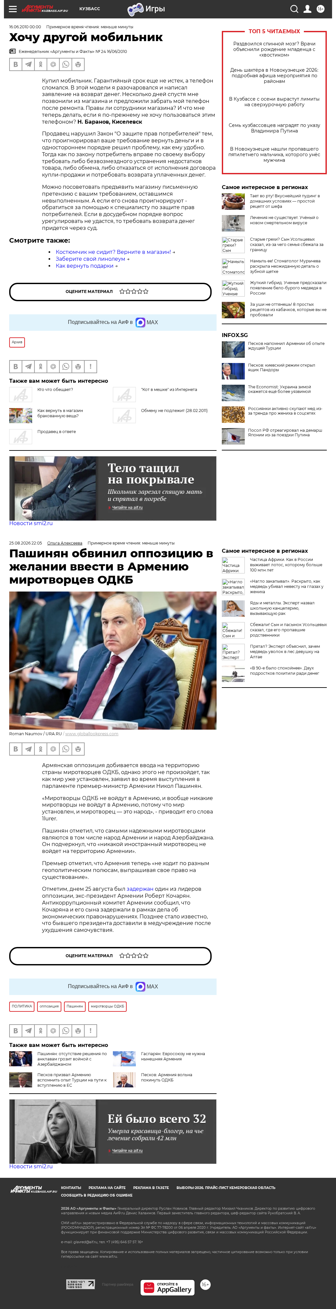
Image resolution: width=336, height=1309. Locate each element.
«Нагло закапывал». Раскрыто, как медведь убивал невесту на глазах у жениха (287, 586)
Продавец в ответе (56, 431)
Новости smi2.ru (31, 523)
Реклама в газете (151, 1188)
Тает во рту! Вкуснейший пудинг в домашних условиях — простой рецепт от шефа (285, 201)
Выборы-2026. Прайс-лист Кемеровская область (226, 1188)
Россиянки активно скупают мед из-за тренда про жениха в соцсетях (285, 411)
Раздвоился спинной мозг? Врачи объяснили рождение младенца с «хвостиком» (274, 49)
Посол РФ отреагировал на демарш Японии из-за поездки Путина (285, 432)
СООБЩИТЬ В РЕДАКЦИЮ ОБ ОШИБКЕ (97, 1195)
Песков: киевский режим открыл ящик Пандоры (281, 367)
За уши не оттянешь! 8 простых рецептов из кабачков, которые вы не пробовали (288, 309)
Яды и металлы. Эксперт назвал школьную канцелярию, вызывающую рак (282, 608)
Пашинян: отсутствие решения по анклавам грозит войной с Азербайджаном (72, 1059)
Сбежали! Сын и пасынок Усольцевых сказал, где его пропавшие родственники (288, 630)
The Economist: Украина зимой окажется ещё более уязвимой (279, 389)
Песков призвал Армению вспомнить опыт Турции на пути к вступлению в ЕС (72, 1080)
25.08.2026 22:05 (25, 543)
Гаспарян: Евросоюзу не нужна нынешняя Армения (173, 1056)
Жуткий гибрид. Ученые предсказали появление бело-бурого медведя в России (288, 288)
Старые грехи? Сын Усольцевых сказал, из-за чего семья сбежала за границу (287, 244)
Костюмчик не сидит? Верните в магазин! (113, 252)
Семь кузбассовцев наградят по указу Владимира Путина (274, 128)
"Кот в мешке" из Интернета (169, 389)
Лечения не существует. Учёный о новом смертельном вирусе (284, 220)
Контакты (71, 1188)
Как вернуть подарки (85, 266)
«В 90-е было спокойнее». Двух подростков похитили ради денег (284, 671)
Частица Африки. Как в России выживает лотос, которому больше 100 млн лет (286, 564)
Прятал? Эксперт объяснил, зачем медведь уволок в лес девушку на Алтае (285, 651)
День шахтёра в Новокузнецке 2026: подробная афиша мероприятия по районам (274, 75)
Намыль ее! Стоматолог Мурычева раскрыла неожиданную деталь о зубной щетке (285, 266)
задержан (141, 889)
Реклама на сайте (107, 1188)
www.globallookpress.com (91, 733)
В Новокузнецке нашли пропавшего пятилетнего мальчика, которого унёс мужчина (274, 154)
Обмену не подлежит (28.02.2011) (174, 410)
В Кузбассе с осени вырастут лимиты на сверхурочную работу (274, 102)
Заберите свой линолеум (90, 259)
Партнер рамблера (117, 1284)
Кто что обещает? (55, 389)
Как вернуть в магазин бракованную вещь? (60, 413)
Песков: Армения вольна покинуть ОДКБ (166, 1077)
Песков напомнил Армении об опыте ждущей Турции (286, 346)
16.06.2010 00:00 (25, 26)
